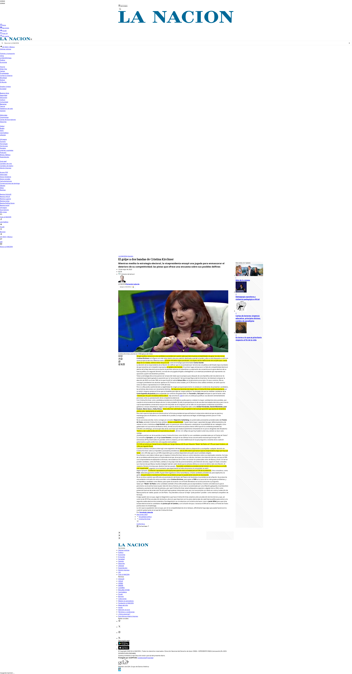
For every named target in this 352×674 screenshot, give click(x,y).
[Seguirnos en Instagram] (119, 633)
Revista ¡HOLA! (5, 197)
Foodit (4, 31)
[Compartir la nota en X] (121, 364)
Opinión (130, 256)
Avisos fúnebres (5, 177)
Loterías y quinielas (6, 150)
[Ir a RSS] (119, 638)
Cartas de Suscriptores (8, 120)
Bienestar (3, 104)
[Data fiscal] (119, 671)
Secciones (5, 28)
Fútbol (2, 126)
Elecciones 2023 (142, 515)
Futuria (2, 67)
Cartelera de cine (6, 164)
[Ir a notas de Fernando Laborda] (173, 279)
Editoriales (3, 115)
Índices (2, 80)
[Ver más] (138, 521)
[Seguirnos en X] (119, 627)
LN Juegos (3, 139)
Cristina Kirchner (144, 519)
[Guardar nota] (119, 356)
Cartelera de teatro (6, 166)
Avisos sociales (5, 179)
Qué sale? (3, 161)
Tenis (2, 131)
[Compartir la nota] (119, 359)
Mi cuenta (5, 36)
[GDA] (123, 664)
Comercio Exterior (6, 76)
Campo (2, 71)
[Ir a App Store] (123, 649)
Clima (2, 56)
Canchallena (4, 133)
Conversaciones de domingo (10, 183)
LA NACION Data (5, 58)
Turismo (3, 142)
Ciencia (2, 106)
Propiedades (4, 73)
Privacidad (149, 658)
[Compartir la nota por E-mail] (124, 364)
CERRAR (2, 1)
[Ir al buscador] (120, 9)
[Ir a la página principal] (176, 22)
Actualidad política (145, 517)
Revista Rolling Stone (7, 203)
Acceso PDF (4, 172)
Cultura (2, 100)
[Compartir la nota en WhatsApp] (121, 359)
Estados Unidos (5, 87)
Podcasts (3, 153)
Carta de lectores (6, 181)
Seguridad (3, 95)
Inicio (4, 25)
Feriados (3, 148)
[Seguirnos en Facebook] (119, 621)
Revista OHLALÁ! (5, 194)
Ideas (2, 188)
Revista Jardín (4, 205)
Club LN (5, 33)
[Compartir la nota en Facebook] (119, 364)
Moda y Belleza (5, 155)
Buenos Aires (4, 93)
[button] (176, 142)
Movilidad (3, 78)
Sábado (2, 186)
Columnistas (4, 117)
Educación (3, 98)
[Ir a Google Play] (123, 645)
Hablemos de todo (6, 109)
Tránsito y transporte (7, 54)
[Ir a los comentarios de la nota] (121, 356)
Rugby (2, 128)
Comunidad (4, 102)
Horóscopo (4, 146)
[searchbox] (175, 43)
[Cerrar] (31, 39)
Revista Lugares (5, 199)
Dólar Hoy (3, 69)
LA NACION (122, 256)
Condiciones (142, 658)
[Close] (119, 532)
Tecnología (4, 144)
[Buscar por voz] (349, 43)
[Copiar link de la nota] (119, 361)
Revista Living (4, 201)
